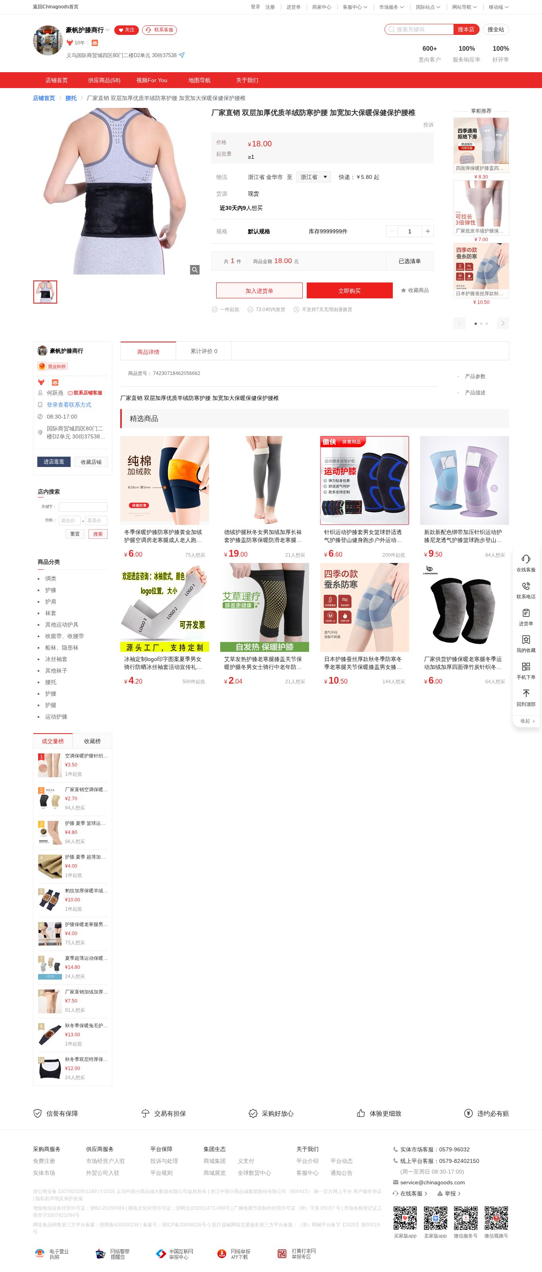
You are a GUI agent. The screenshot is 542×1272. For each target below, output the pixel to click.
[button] (476, 324)
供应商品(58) (104, 80)
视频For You (151, 80)
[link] (44, 98)
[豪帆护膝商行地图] (182, 55)
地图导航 (199, 80)
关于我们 (247, 80)
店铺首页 (57, 80)
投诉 (428, 125)
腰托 (71, 98)
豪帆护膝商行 (85, 30)
